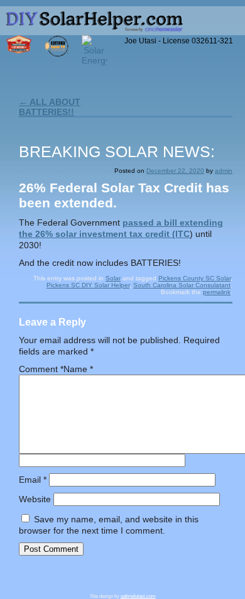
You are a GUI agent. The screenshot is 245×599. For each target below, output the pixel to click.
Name (78, 369)
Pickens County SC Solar (194, 278)
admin (223, 170)
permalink (217, 292)
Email (32, 480)
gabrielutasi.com (138, 596)
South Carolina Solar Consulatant (182, 285)
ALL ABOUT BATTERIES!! (49, 107)
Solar (113, 278)
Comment (41, 369)
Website (35, 499)
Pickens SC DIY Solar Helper (87, 285)
